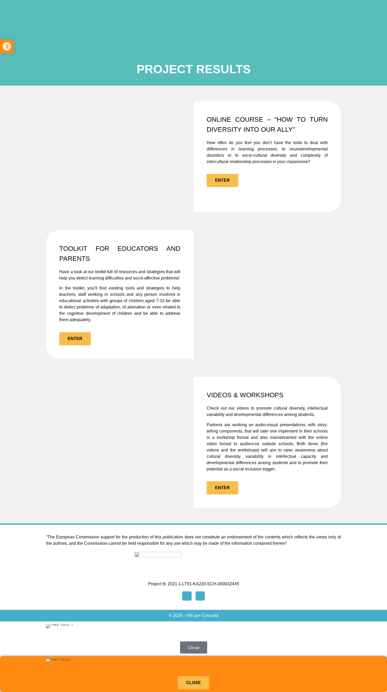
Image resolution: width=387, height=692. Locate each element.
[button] (7, 46)
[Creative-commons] (200, 596)
